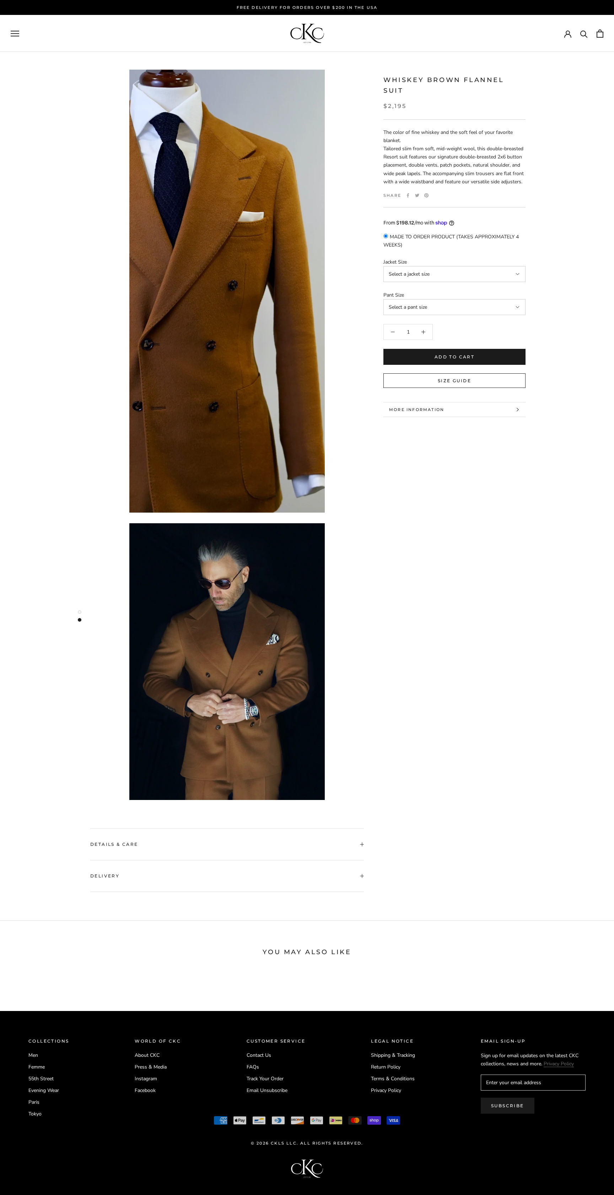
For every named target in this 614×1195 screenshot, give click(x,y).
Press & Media (151, 1067)
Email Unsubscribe (267, 1090)
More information (416, 409)
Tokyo (35, 1113)
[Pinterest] (426, 195)
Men (33, 1055)
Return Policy (385, 1067)
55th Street (41, 1078)
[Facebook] (408, 195)
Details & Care (114, 844)
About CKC (147, 1055)
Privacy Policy (386, 1090)
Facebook (145, 1090)
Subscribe (507, 1105)
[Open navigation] (15, 34)
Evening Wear (43, 1090)
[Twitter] (417, 195)
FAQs (253, 1067)
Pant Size (393, 295)
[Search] (584, 33)
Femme (36, 1067)
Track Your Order (265, 1078)
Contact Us (259, 1055)
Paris (33, 1102)
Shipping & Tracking (393, 1055)
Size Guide (454, 380)
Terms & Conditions (393, 1078)
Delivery (104, 875)
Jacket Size (395, 262)
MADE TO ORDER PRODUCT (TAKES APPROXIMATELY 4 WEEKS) (451, 240)
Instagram (146, 1078)
